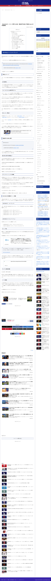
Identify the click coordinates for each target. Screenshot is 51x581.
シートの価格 (16, 48)
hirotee (39, 254)
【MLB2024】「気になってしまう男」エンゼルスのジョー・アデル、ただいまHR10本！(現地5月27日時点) (42, 262)
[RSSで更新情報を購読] (24, 333)
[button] (17, 329)
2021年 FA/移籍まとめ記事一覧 (43, 206)
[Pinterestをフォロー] (20, 333)
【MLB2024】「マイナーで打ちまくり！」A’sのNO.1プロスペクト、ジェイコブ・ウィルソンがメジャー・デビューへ (43, 241)
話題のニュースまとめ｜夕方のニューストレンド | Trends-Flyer (43, 232)
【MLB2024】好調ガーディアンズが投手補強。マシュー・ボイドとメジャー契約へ (42, 253)
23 (48, 45)
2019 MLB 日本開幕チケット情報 (17, 41)
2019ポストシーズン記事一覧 (42, 196)
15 (46, 44)
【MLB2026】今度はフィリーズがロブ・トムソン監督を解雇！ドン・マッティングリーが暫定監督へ (42, 229)
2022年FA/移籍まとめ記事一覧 (43, 211)
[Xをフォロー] (13, 333)
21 (44, 45)
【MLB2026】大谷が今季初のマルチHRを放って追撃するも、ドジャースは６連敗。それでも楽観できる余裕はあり (42, 223)
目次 (16, 29)
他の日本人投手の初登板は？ (18, 39)
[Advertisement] (18, 16)
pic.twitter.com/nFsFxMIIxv (19, 145)
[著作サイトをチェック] (11, 333)
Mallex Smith (4, 117)
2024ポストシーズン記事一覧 (42, 214)
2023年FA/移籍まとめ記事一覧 (43, 213)
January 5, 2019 (17, 67)
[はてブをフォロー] (16, 333)
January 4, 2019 (16, 147)
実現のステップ (14, 32)
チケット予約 (16, 45)
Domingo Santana (21, 117)
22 (46, 45)
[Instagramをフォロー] (18, 333)
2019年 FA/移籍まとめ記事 (42, 197)
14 (44, 44)
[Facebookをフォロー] (15, 333)
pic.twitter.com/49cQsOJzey (14, 65)
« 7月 (37, 50)
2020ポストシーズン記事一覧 (42, 200)
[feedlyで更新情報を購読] (22, 333)
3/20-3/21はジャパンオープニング (16, 31)
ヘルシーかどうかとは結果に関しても (19, 35)
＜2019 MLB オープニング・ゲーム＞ (19, 44)
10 (37, 44)
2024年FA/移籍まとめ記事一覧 (43, 215)
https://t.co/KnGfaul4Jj (6, 65)
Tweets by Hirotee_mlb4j (40, 271)
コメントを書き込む (18, 438)
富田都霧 (37, 237)
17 (37, 45)
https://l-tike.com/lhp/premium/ (6, 252)
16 (48, 44)
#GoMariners (30, 63)
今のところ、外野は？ (17, 36)
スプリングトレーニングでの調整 (18, 40)
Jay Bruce (9, 119)
